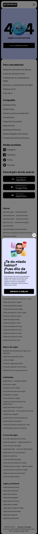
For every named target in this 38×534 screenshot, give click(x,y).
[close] (34, 235)
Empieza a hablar (19, 291)
